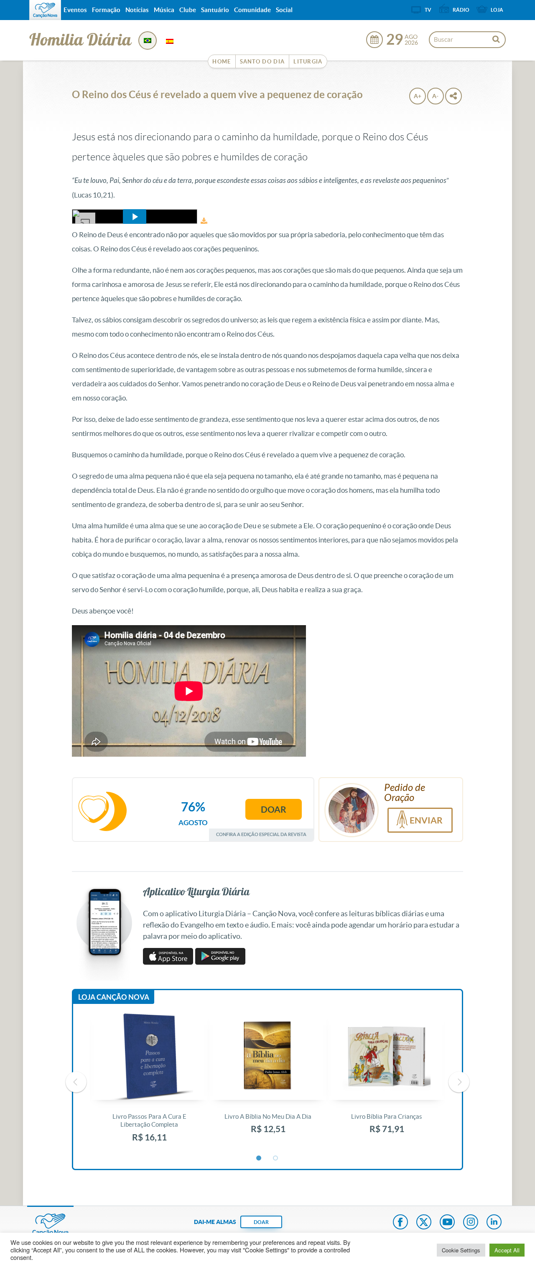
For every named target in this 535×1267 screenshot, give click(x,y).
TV (428, 10)
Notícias (137, 9)
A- (435, 96)
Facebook (400, 1222)
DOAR (261, 1222)
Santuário (215, 9)
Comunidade (252, 9)
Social (284, 9)
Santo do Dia (262, 61)
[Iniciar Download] (204, 221)
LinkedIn (494, 1222)
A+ (417, 96)
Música (164, 9)
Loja (497, 10)
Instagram (470, 1222)
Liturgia (307, 61)
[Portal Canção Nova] (45, 10)
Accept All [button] (507, 1250)
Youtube (447, 1222)
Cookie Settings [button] (461, 1250)
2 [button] (276, 1158)
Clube (187, 9)
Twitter (424, 1222)
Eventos (75, 9)
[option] (149, 1082)
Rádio (461, 10)
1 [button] (259, 1158)
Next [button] (458, 1082)
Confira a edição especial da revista (261, 834)
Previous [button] (76, 1082)
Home (221, 61)
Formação (106, 9)
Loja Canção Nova (113, 997)
